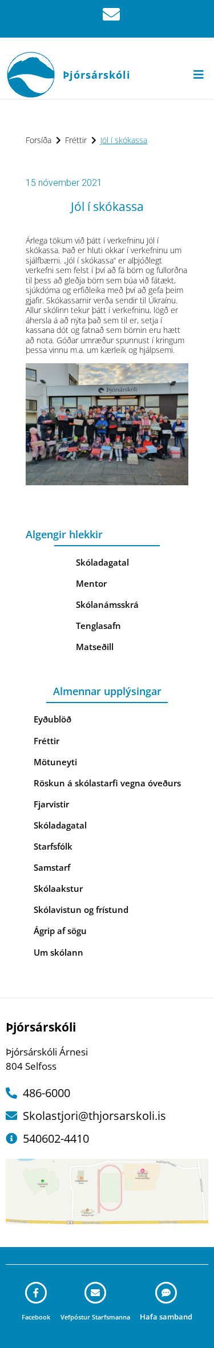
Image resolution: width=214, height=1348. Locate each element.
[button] (198, 74)
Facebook (36, 1317)
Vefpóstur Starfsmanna (95, 1317)
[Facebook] (36, 1293)
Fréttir (76, 140)
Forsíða (38, 140)
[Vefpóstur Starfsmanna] (95, 1293)
